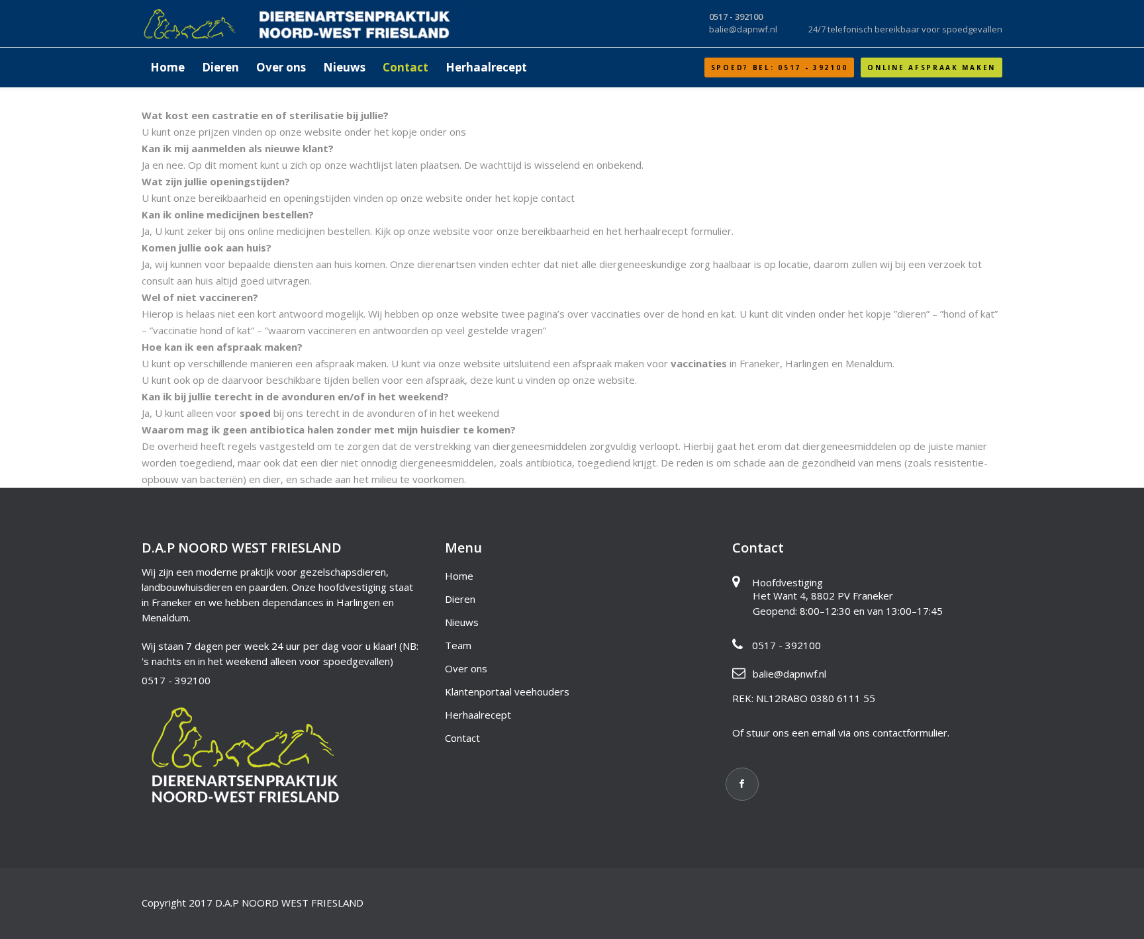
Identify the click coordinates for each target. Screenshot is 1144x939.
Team (458, 645)
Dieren (460, 598)
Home (459, 575)
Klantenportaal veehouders (507, 691)
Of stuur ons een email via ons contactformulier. (840, 732)
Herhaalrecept (478, 714)
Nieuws (462, 622)
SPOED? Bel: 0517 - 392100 (779, 67)
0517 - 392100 (176, 680)
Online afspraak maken (931, 67)
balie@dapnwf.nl (789, 673)
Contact (462, 737)
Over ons (466, 668)
